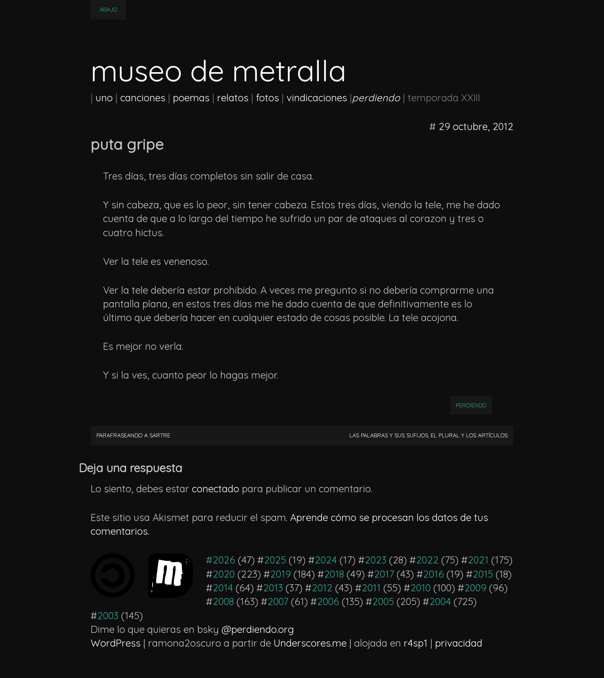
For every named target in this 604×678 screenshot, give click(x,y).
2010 (420, 588)
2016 (433, 574)
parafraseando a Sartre (133, 435)
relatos (232, 98)
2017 (384, 574)
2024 (326, 560)
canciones (142, 98)
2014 (223, 588)
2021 (478, 560)
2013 (273, 588)
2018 (334, 574)
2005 (383, 601)
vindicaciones (317, 98)
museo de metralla (218, 70)
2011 (371, 588)
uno (104, 98)
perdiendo (471, 405)
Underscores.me (310, 643)
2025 (275, 560)
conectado (215, 489)
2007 (278, 601)
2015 (483, 574)
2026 (224, 560)
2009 (475, 588)
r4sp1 (416, 643)
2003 (108, 615)
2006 (328, 601)
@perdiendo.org (258, 629)
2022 (427, 560)
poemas (191, 98)
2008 (223, 601)
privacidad (458, 643)
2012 (322, 588)
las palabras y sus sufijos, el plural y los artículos (428, 435)
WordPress (116, 643)
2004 (440, 601)
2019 (280, 574)
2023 (375, 560)
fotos (267, 98)
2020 (224, 574)
